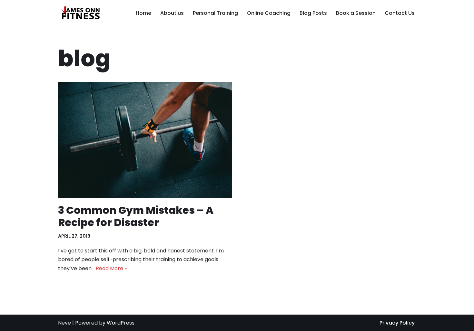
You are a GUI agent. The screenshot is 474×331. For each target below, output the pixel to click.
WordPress (120, 322)
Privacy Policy (397, 322)
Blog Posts (313, 13)
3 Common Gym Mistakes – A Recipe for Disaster (135, 216)
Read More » (111, 268)
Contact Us (400, 13)
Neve (64, 322)
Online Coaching (269, 13)
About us (172, 13)
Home (143, 13)
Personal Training (215, 13)
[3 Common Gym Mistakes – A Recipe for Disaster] (145, 140)
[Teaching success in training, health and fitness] (79, 12)
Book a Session (356, 13)
